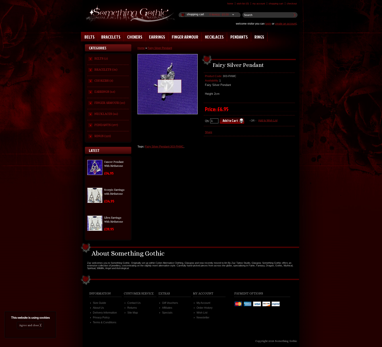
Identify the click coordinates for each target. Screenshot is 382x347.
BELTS (89, 37)
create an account (285, 23)
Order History (204, 307)
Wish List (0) (243, 3)
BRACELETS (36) (105, 69)
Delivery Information (105, 312)
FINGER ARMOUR (185, 37)
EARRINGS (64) (104, 91)
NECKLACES (214, 37)
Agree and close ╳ (30, 325)
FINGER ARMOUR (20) (109, 103)
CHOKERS (134, 37)
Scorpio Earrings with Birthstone (114, 191)
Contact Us (134, 302)
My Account (258, 3)
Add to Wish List (267, 120)
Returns (132, 307)
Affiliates (167, 307)
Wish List (202, 312)
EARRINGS (157, 37)
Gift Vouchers (170, 302)
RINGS (259, 37)
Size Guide (99, 302)
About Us (98, 307)
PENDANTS (239, 37)
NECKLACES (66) (106, 114)
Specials (167, 312)
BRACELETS (110, 37)
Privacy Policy (101, 317)
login (268, 23)
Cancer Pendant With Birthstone (114, 163)
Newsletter (203, 317)
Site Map (132, 312)
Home (230, 3)
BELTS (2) (101, 58)
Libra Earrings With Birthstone (113, 219)
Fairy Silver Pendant (160, 48)
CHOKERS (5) (103, 80)
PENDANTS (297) (106, 125)
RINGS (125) (102, 136)
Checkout (292, 3)
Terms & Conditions (104, 322)
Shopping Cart (276, 3)
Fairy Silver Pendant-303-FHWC (164, 146)
